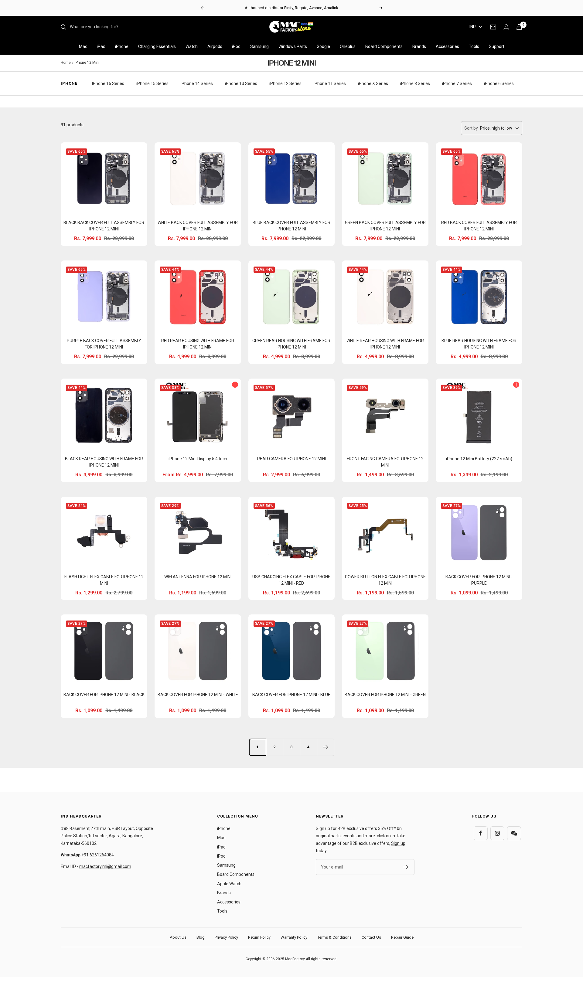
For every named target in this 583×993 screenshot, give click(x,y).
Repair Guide (402, 937)
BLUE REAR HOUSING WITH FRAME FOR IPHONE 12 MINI (479, 343)
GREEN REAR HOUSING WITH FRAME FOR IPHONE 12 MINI (291, 343)
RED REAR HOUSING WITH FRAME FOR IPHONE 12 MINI (197, 343)
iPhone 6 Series (499, 83)
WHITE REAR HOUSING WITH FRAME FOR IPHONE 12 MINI (385, 343)
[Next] (325, 747)
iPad (101, 46)
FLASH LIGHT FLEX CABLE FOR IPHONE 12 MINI (104, 580)
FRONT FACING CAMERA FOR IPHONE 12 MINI (385, 462)
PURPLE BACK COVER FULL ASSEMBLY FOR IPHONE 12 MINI (104, 343)
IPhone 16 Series (108, 83)
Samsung (259, 46)
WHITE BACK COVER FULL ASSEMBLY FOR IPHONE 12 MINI (198, 225)
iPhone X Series (373, 83)
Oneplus (348, 46)
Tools (474, 46)
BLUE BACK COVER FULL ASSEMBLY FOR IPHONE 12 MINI (291, 225)
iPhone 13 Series (241, 83)
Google (323, 46)
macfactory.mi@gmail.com (105, 866)
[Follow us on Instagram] (497, 833)
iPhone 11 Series (330, 83)
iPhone (121, 46)
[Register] (405, 867)
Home (66, 62)
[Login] (506, 26)
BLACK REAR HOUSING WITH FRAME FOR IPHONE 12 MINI (104, 462)
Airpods (214, 46)
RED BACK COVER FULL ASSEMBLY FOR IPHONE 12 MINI (479, 225)
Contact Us (371, 937)
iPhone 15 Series (152, 83)
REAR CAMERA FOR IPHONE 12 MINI (291, 458)
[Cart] (519, 27)
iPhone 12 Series (285, 83)
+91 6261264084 (97, 854)
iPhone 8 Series (415, 83)
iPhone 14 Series (197, 83)
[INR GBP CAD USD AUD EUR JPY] (475, 26)
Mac (83, 46)
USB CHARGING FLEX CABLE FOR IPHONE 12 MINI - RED (291, 580)
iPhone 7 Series (457, 83)
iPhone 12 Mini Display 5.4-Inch (198, 458)
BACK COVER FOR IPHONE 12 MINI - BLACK (104, 694)
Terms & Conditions (334, 937)
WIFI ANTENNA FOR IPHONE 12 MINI (197, 576)
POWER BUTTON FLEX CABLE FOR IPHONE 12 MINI (385, 580)
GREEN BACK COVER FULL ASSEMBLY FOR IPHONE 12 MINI (385, 225)
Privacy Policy (226, 937)
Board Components (384, 46)
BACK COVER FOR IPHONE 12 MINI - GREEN (385, 694)
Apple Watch (229, 883)
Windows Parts (292, 46)
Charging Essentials (157, 46)
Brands (419, 46)
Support (496, 46)
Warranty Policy (294, 937)
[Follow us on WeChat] (514, 833)
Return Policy (259, 937)
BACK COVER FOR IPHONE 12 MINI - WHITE (198, 694)
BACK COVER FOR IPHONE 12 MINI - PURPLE (479, 580)
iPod (236, 46)
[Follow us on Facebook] (480, 833)
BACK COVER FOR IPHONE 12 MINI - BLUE (291, 694)
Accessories (447, 46)
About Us (178, 937)
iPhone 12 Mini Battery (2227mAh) (479, 458)
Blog (200, 937)
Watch (192, 46)
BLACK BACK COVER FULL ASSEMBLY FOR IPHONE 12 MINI (103, 225)
